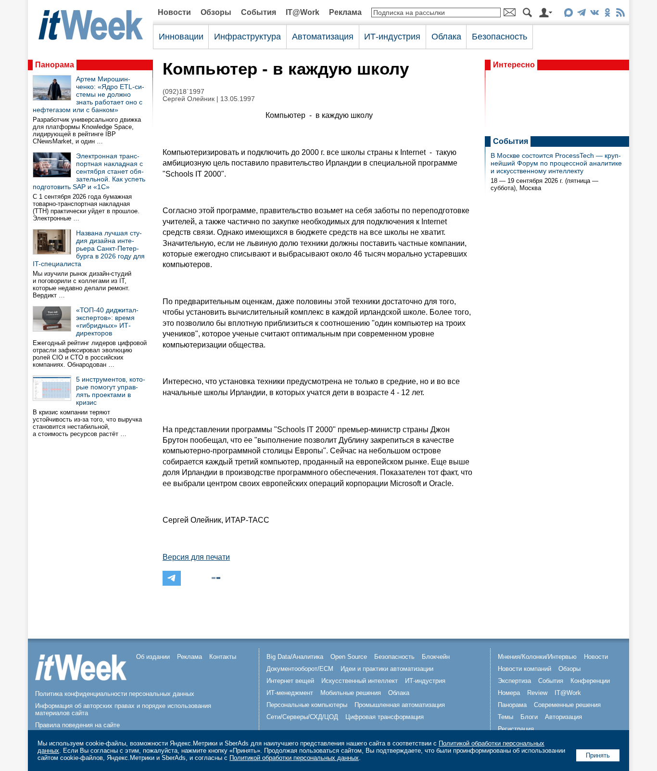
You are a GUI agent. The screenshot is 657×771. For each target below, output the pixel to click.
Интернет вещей (290, 680)
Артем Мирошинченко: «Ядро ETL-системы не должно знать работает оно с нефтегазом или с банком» (88, 94)
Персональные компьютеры (306, 704)
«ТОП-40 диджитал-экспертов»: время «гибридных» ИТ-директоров (107, 321)
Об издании (153, 656)
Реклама (345, 12)
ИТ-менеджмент (289, 692)
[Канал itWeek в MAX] (568, 14)
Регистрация (516, 728)
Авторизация (563, 716)
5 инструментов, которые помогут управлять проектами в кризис (110, 390)
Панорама (54, 65)
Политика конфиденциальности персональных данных (114, 693)
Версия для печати (196, 557)
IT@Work (302, 12)
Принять (598, 755)
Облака (446, 36)
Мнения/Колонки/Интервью (537, 656)
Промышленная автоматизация (399, 704)
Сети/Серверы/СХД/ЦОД (302, 716)
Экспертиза (514, 680)
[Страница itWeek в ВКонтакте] (594, 14)
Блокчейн (436, 656)
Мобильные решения (350, 692)
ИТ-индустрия (392, 36)
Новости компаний (524, 668)
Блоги (529, 716)
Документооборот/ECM (299, 668)
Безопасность (499, 36)
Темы (505, 716)
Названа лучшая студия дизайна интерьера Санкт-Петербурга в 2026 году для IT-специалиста (89, 248)
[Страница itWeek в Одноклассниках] (607, 14)
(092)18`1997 (183, 91)
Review (537, 692)
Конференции (590, 680)
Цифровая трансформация (384, 716)
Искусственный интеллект (359, 680)
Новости (174, 12)
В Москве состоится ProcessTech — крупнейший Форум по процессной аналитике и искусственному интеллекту (556, 163)
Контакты (222, 656)
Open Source (348, 656)
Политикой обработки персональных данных (294, 757)
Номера (509, 692)
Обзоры (216, 12)
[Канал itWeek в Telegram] (581, 14)
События (258, 12)
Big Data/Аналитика (294, 656)
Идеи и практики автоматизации (387, 668)
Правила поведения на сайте (77, 725)
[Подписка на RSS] (620, 14)
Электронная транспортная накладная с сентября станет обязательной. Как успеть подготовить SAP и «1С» (89, 171)
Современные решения (567, 704)
